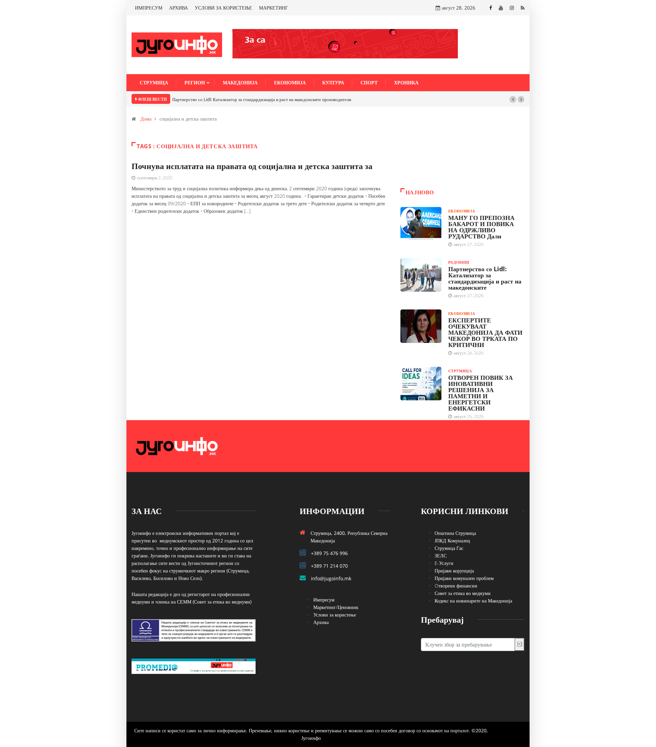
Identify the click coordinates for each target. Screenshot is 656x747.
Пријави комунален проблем (464, 578)
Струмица (154, 82)
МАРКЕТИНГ (273, 7)
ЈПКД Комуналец (452, 540)
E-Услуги (444, 563)
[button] (512, 99)
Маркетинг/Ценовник (335, 607)
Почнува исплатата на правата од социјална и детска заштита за (252, 165)
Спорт (369, 82)
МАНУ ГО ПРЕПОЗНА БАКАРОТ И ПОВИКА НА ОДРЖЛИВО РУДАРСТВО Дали (481, 226)
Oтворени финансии (456, 585)
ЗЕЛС (441, 555)
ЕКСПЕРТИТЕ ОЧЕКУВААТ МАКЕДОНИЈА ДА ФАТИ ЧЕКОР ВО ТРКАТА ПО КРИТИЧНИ (485, 332)
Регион (194, 82)
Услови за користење (334, 614)
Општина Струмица (455, 533)
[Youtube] (501, 7)
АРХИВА (178, 7)
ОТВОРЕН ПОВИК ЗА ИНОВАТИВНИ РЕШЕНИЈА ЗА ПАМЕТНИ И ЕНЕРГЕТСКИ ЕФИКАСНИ (480, 392)
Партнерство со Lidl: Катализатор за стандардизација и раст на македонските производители (261, 99)
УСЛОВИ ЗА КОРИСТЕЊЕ (223, 7)
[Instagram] (512, 7)
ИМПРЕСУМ (148, 7)
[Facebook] (490, 7)
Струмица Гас (449, 548)
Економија (290, 82)
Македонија (240, 82)
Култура (333, 82)
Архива (321, 622)
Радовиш (458, 262)
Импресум (323, 599)
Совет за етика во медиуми (463, 593)
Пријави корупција (454, 570)
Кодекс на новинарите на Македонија (473, 600)
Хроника (406, 82)
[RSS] (522, 7)
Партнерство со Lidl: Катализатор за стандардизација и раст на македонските (484, 278)
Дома (145, 118)
